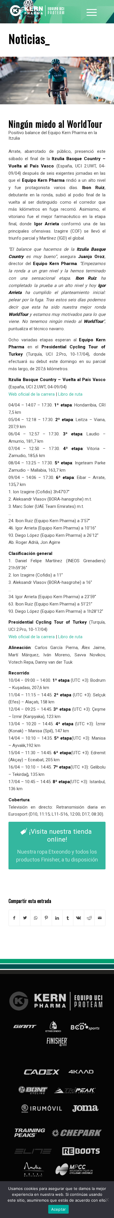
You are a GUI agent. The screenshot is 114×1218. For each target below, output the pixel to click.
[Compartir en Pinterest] (46, 918)
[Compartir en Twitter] (25, 918)
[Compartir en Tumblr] (68, 918)
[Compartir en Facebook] (14, 918)
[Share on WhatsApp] (35, 918)
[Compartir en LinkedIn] (57, 918)
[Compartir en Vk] (78, 918)
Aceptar (58, 1209)
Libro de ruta (70, 394)
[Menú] (92, 11)
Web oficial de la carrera (31, 394)
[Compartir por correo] (100, 918)
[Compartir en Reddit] (89, 918)
